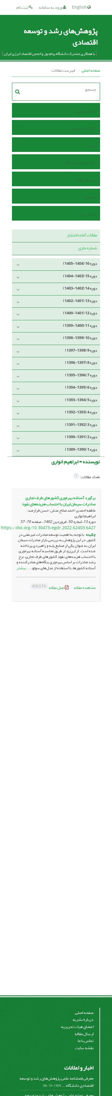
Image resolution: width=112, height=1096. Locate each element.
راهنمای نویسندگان (79, 162)
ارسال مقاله (85, 180)
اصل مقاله (48, 588)
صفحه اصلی (91, 70)
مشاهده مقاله (85, 588)
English (79, 7)
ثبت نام (22, 7)
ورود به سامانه (51, 7)
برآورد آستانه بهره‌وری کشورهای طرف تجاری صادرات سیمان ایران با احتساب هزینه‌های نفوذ (59, 501)
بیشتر (21, 568)
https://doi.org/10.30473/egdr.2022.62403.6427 (48, 528)
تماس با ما (87, 214)
